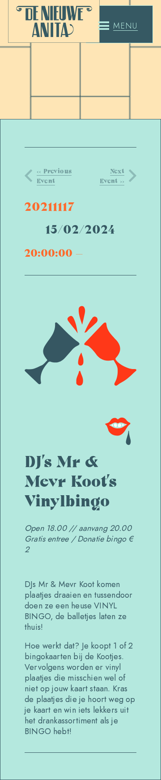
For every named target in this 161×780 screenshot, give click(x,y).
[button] (118, 26)
